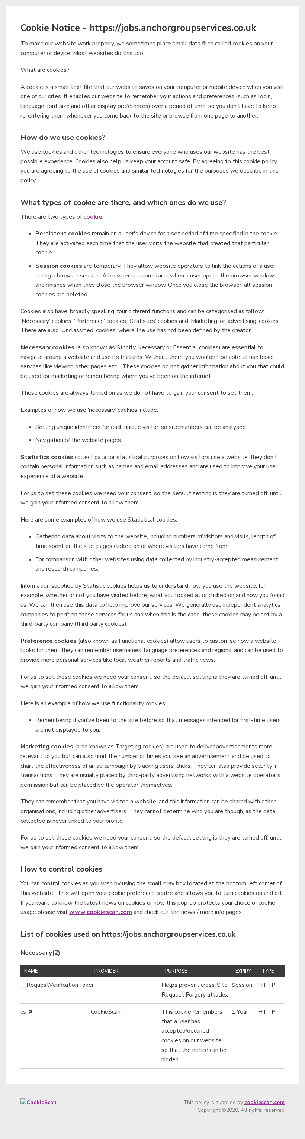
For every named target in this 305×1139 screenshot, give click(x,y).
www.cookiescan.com (100, 912)
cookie (92, 217)
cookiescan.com (264, 1102)
